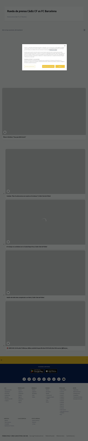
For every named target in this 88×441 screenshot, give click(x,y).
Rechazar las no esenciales (48, 66)
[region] (44, 57)
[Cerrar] (64, 45)
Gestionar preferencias (29, 66)
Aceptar (60, 66)
